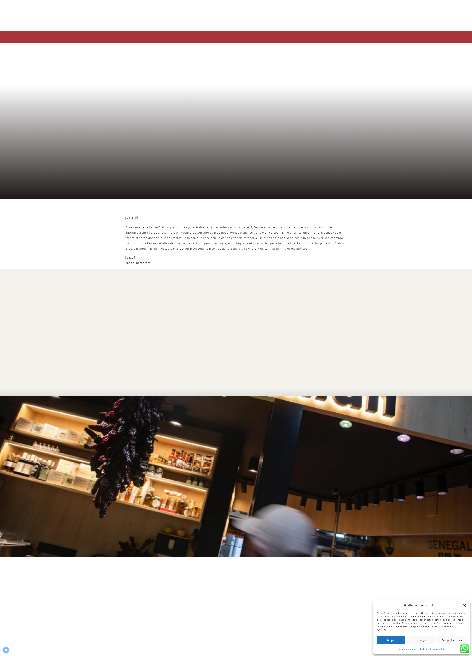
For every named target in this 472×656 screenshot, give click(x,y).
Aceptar (391, 640)
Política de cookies (407, 649)
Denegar (422, 640)
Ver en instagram (137, 262)
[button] (464, 605)
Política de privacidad (432, 649)
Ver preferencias (452, 640)
